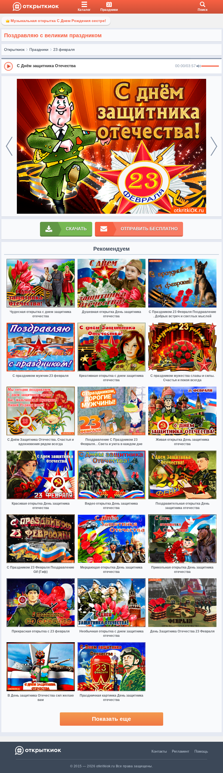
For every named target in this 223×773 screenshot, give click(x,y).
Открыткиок (14, 49)
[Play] (8, 66)
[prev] (9, 146)
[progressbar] (210, 66)
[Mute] (198, 66)
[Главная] (35, 7)
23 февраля (64, 49)
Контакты (159, 751)
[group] (111, 66)
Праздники (38, 49)
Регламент (180, 751)
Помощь (201, 751)
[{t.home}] (38, 750)
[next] (213, 146)
